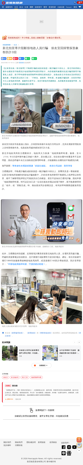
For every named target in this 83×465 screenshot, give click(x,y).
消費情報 (18, 445)
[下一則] (79, 342)
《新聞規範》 (31, 333)
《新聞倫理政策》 (17, 333)
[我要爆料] (79, 439)
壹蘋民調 (52, 7)
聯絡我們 (18, 442)
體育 (45, 7)
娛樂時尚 (9, 7)
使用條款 (53, 442)
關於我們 (7, 442)
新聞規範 (41, 442)
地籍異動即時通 (36, 377)
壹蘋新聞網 (6, 45)
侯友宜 (5, 377)
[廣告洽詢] (79, 445)
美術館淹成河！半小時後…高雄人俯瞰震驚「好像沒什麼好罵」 (35, 37)
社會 (26, 7)
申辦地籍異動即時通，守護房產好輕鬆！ (26, 264)
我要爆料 (15, 60)
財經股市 (38, 7)
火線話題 (60, 7)
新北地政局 (14, 377)
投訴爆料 (7, 445)
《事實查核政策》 (45, 333)
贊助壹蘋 (9, 60)
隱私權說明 (30, 442)
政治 (21, 7)
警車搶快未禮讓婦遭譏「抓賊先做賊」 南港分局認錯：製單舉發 (42, 165)
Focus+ (69, 7)
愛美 (75, 7)
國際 (31, 7)
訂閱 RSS (10, 399)
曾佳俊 (21, 63)
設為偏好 (3, 60)
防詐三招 (25, 377)
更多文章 (18, 399)
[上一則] (75, 342)
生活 (16, 7)
